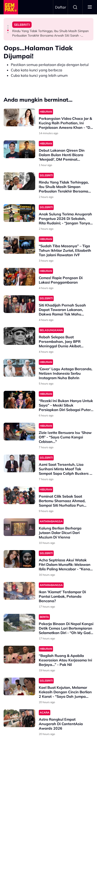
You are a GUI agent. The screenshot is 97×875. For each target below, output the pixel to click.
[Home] (11, 7)
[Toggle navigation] (90, 7)
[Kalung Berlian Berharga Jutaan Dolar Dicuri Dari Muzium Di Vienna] (19, 527)
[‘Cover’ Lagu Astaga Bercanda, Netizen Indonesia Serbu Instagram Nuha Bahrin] (19, 368)
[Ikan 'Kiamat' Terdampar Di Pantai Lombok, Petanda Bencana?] (19, 591)
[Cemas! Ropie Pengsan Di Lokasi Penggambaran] (19, 277)
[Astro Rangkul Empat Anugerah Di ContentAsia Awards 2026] (19, 718)
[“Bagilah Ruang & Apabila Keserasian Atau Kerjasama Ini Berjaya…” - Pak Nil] (19, 654)
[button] (8, 25)
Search (75, 7)
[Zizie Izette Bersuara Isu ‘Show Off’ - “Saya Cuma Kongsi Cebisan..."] (19, 431)
